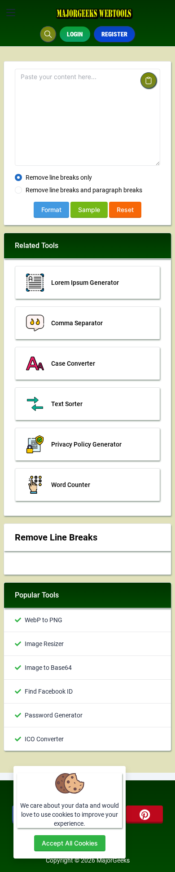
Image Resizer (44, 643)
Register (114, 34)
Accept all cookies (70, 843)
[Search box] (48, 34)
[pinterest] (144, 814)
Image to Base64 (48, 667)
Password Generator (54, 715)
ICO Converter (44, 739)
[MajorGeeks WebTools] (94, 12)
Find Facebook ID (49, 691)
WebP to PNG (43, 620)
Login (75, 34)
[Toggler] (11, 12)
